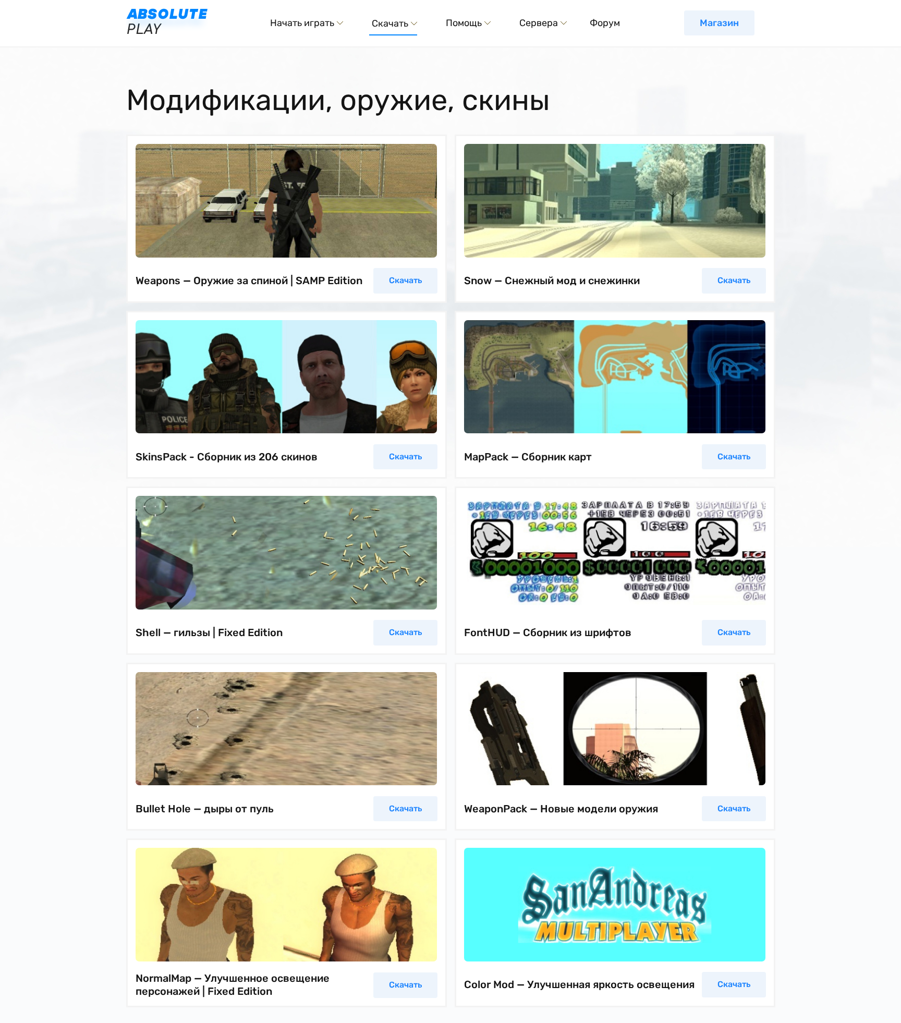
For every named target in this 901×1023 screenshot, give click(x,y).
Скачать (405, 280)
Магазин (719, 23)
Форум (605, 23)
